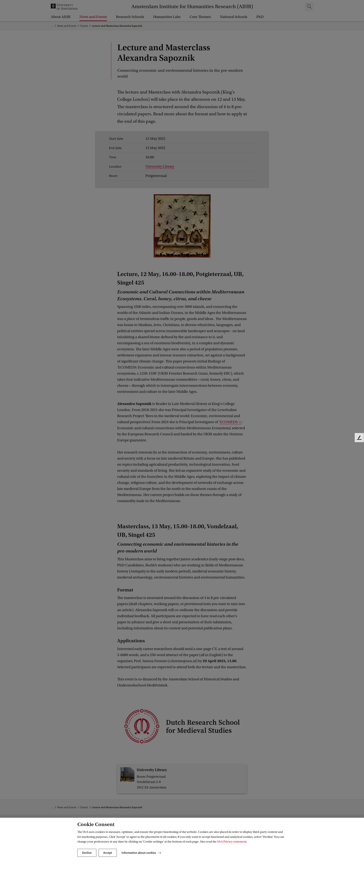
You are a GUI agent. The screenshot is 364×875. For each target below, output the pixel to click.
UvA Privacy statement (231, 841)
